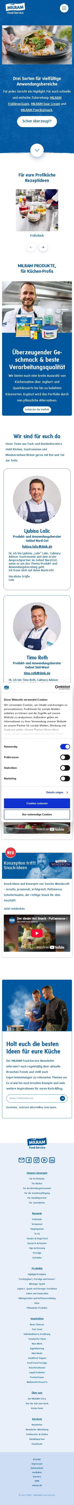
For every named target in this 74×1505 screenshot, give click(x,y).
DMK (37, 1481)
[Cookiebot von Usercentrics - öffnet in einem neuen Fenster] (55, 687)
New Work (37, 1344)
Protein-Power (37, 1377)
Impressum (37, 1464)
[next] (43, 247)
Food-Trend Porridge (37, 1363)
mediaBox (37, 1472)
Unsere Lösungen (37, 1173)
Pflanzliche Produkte (37, 1308)
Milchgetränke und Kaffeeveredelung (37, 1298)
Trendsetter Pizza (37, 1339)
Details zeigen (54, 792)
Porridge (37, 1253)
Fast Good (37, 1329)
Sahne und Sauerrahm (37, 1294)
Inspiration (37, 1318)
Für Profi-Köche (37, 1179)
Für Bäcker (37, 1184)
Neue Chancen (37, 1325)
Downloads (37, 1444)
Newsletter (37, 1425)
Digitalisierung (37, 1349)
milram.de (37, 1485)
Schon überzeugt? (37, 121)
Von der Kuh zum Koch (37, 1404)
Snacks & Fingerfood (37, 1239)
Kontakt (37, 1459)
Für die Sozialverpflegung (37, 1193)
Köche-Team (37, 1408)
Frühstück (37, 1219)
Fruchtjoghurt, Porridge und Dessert (37, 1279)
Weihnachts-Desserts (37, 1382)
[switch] (65, 757)
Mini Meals (37, 1353)
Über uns (37, 1393)
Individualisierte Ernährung (37, 1334)
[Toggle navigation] (64, 8)
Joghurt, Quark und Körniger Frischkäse (37, 1289)
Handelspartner (37, 1439)
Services (37, 1419)
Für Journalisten (37, 1203)
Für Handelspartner (37, 1198)
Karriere (37, 1477)
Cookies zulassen (37, 803)
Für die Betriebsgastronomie (37, 1188)
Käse (37, 1303)
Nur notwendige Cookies (37, 814)
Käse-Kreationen (37, 1368)
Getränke (37, 1258)
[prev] (31, 247)
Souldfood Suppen (37, 1358)
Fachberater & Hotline (37, 1434)
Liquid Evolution (37, 1373)
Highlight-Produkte (37, 1274)
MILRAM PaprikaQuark (36, 110)
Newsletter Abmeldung (37, 1430)
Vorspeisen (37, 1224)
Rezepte (37, 1213)
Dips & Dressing (37, 1248)
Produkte (37, 1268)
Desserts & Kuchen (37, 1243)
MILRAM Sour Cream (45, 104)
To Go (37, 1234)
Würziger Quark (37, 1284)
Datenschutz (37, 1468)
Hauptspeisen (37, 1229)
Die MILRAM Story (37, 1399)
